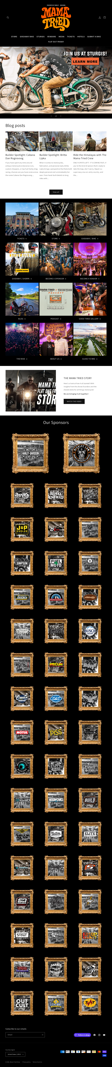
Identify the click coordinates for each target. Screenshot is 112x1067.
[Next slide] (60, 116)
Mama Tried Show (15, 1062)
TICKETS (20, 238)
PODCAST (55, 318)
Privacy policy (27, 1062)
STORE (55, 238)
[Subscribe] (42, 1034)
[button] (7, 17)
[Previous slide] (51, 116)
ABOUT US (55, 359)
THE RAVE (21, 359)
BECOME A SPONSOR (55, 278)
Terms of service (37, 1062)
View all (56, 192)
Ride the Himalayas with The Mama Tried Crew (89, 156)
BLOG (20, 318)
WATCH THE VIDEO (74, 401)
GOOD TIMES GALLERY (88, 318)
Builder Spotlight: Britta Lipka (53, 156)
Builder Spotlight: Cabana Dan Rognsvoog (20, 156)
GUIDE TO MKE (88, 359)
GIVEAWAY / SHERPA (21, 278)
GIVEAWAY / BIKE (88, 238)
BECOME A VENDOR (88, 278)
